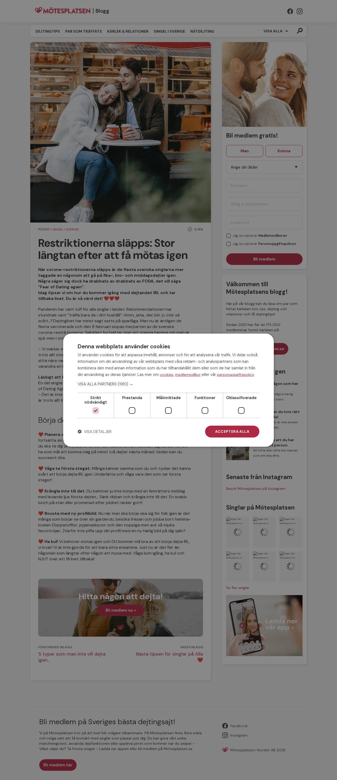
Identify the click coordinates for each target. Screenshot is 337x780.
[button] (168, 384)
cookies (166, 374)
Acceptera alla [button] (232, 431)
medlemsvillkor (188, 374)
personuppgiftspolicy (235, 374)
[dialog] (168, 389)
